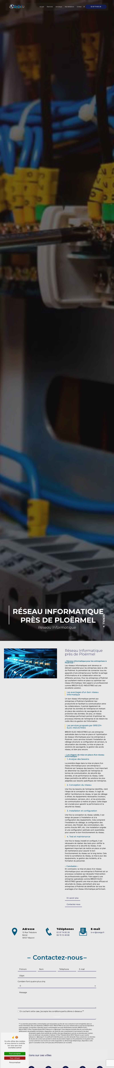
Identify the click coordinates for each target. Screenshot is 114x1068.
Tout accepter (15, 1053)
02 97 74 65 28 (96, 6)
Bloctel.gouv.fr (28, 1042)
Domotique (59, 6)
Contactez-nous (73, 904)
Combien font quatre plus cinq (31, 981)
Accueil (42, 6)
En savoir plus (72, 898)
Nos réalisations (69, 6)
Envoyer (57, 1017)
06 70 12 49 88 (63, 935)
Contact (79, 6)
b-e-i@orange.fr (97, 932)
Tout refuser (15, 1058)
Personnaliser (14, 1062)
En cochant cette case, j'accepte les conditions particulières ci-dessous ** (52, 1011)
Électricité (50, 6)
